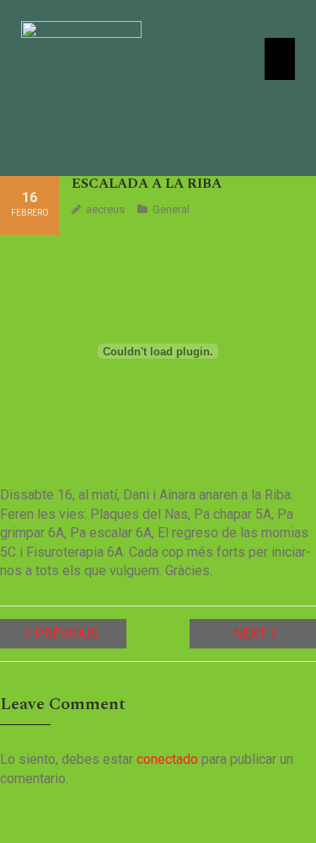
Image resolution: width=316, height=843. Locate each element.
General (171, 209)
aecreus (105, 209)
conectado (167, 759)
